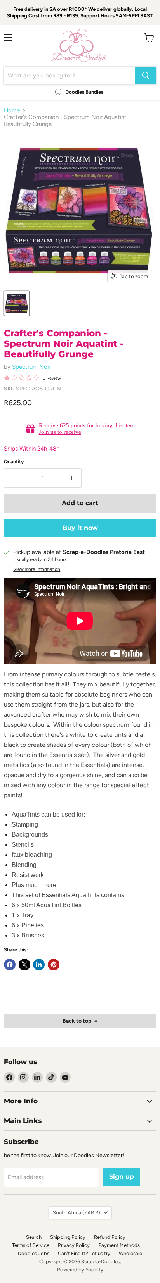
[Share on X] (24, 964)
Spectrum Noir (31, 366)
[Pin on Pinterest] (53, 964)
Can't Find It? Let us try (84, 1253)
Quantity (14, 461)
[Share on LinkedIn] (39, 964)
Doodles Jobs (33, 1253)
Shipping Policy (67, 1237)
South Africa (76, 1213)
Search (34, 1237)
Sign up (121, 1176)
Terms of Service (30, 1245)
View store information (36, 569)
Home (12, 110)
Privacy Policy (74, 1245)
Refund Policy (109, 1237)
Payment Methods (119, 1245)
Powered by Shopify (80, 1270)
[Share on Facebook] (10, 964)
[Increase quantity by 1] (72, 478)
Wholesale (130, 1253)
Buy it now (80, 527)
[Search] (145, 75)
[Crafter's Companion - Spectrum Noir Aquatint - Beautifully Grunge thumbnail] (16, 303)
